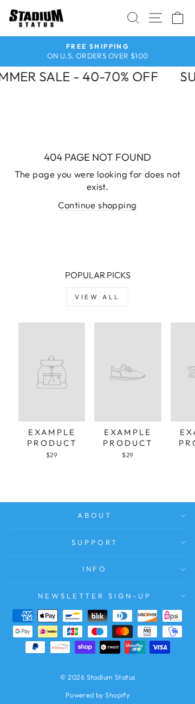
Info (95, 568)
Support (95, 542)
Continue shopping (97, 204)
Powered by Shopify (97, 694)
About (95, 515)
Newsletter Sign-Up (95, 595)
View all (97, 297)
